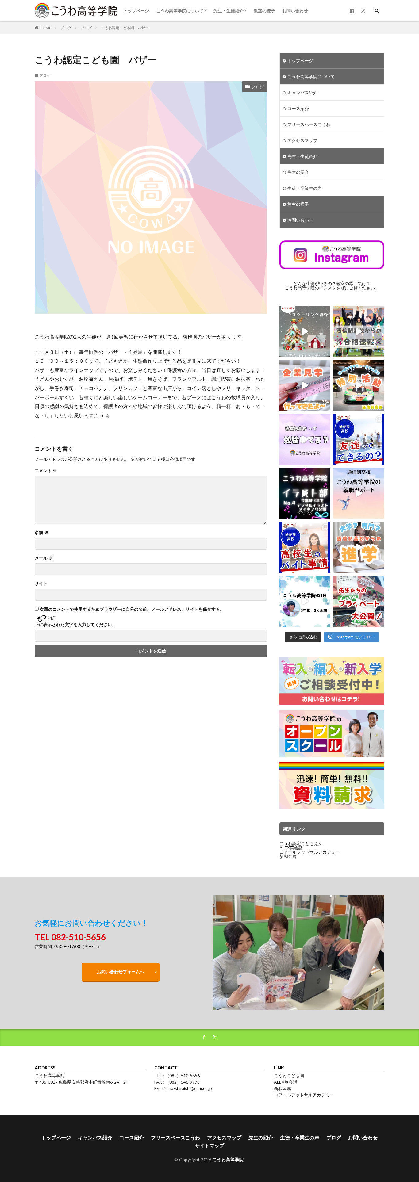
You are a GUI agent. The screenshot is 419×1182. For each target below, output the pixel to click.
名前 (41, 532)
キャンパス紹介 (302, 92)
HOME (45, 27)
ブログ (65, 27)
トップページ (136, 10)
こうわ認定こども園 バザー (125, 27)
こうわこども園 (289, 1075)
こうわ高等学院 (228, 1159)
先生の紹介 (298, 172)
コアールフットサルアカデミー (309, 852)
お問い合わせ (295, 10)
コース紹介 (298, 108)
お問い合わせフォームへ (120, 971)
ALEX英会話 (291, 847)
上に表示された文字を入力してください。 (75, 624)
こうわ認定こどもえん (300, 843)
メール (44, 558)
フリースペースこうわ (308, 124)
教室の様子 (264, 10)
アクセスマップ (302, 140)
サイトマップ (209, 1145)
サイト (41, 583)
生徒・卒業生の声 (304, 188)
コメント (46, 471)
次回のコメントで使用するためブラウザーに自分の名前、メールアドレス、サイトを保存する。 (132, 609)
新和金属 (288, 856)
